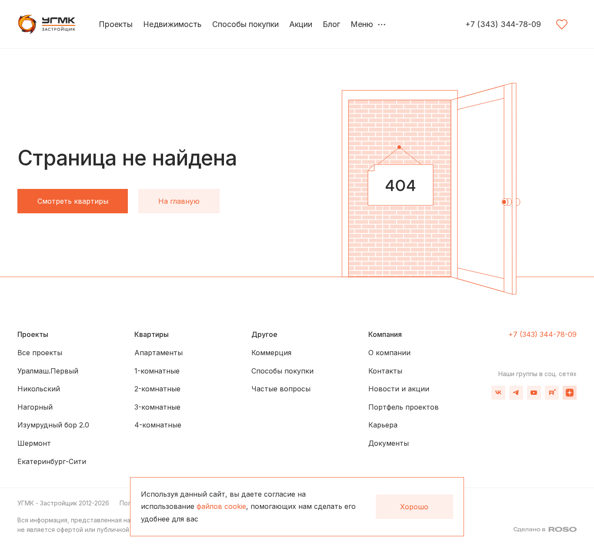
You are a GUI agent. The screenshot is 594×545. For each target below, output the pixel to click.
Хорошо (414, 506)
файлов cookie (221, 506)
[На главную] (47, 24)
